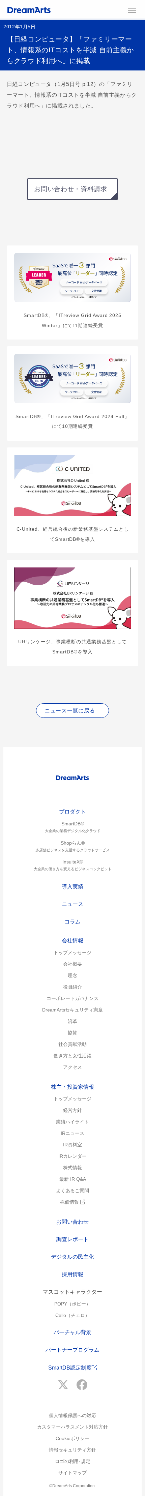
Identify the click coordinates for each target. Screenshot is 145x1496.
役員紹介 (72, 987)
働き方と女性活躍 (72, 1055)
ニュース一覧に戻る (70, 710)
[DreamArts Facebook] (82, 1385)
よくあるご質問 (72, 1190)
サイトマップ (72, 1472)
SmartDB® (72, 827)
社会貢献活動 (72, 1044)
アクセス (72, 1067)
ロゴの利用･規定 (72, 1461)
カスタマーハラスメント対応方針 (72, 1427)
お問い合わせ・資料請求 (70, 189)
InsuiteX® (73, 865)
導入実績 (72, 886)
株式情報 (72, 1167)
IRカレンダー (72, 1156)
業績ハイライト (72, 1121)
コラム (72, 922)
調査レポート (72, 1239)
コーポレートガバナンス (72, 998)
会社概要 (72, 964)
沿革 (72, 1021)
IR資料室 (72, 1144)
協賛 (72, 1032)
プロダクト (72, 812)
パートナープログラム (72, 1350)
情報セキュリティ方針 (72, 1450)
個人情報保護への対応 (72, 1415)
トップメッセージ (72, 952)
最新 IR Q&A (72, 1179)
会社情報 (72, 940)
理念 (72, 975)
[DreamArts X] (63, 1385)
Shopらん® (72, 846)
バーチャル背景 (72, 1332)
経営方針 (72, 1110)
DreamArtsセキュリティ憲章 (72, 1010)
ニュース (72, 904)
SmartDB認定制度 (70, 1368)
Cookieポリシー (72, 1438)
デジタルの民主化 (72, 1257)
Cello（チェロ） (72, 1315)
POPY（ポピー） (72, 1304)
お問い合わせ (72, 1222)
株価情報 (70, 1202)
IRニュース (72, 1133)
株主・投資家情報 (72, 1087)
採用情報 (72, 1274)
